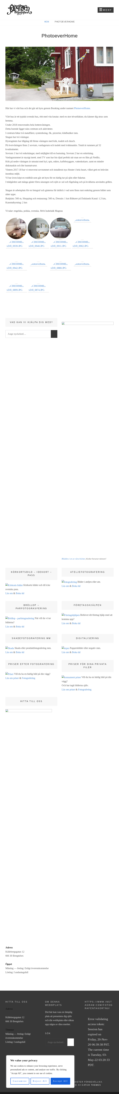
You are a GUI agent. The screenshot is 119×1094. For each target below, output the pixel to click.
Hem (47, 22)
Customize (20, 1081)
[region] (40, 1071)
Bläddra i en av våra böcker (73, 559)
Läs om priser (12, 678)
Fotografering (28, 678)
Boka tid (20, 593)
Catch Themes (91, 1085)
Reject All (40, 1081)
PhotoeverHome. (82, 108)
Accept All (60, 1081)
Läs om (9, 593)
